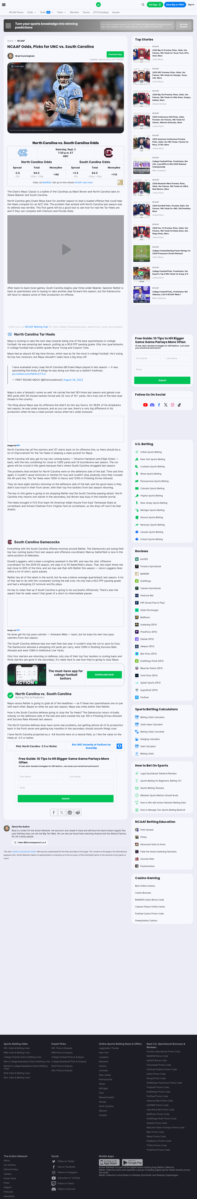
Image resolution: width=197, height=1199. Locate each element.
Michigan (103, 1088)
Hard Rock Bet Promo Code (160, 1109)
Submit (65, 798)
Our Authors (10, 1165)
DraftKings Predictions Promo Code (164, 1082)
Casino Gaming (147, 878)
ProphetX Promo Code (158, 1087)
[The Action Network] (98, 4)
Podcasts (8, 1191)
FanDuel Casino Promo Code (149, 913)
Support (8, 1187)
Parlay (143, 837)
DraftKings (145, 581)
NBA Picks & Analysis (61, 1052)
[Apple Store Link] (109, 1162)
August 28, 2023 (73, 379)
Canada (103, 1115)
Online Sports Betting (151, 452)
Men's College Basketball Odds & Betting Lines (27, 1061)
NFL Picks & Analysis (61, 1048)
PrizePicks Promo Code (158, 1149)
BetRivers (145, 617)
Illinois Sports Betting (150, 473)
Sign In (191, 4)
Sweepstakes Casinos (146, 920)
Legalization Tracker (109, 1048)
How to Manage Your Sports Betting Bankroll (162, 809)
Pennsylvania (105, 1079)
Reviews (141, 551)
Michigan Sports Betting (152, 510)
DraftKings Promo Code (158, 1091)
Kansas (102, 1101)
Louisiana (103, 1057)
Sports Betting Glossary (152, 788)
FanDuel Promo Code (157, 1096)
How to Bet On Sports (151, 765)
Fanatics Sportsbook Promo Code (163, 1051)
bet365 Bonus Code (157, 1060)
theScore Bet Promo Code (160, 1100)
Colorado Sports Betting (152, 488)
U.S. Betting (144, 444)
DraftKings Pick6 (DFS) (152, 661)
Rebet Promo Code (156, 1136)
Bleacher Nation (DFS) (151, 668)
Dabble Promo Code (157, 1123)
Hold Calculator (148, 746)
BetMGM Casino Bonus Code (149, 899)
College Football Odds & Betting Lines (22, 1057)
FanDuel (144, 697)
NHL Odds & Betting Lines (17, 1077)
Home (10, 40)
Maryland (103, 1061)
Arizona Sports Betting (151, 517)
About (7, 1160)
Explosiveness (147, 866)
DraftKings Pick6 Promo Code (161, 1118)
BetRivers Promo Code (158, 1114)
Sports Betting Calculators (156, 709)
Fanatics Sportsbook (150, 566)
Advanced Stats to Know (152, 844)
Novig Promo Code (156, 1078)
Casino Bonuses (143, 892)
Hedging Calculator (150, 739)
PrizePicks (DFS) (148, 631)
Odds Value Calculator (151, 724)
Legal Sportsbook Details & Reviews (158, 773)
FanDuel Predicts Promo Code (162, 1069)
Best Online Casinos (145, 885)
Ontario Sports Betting (151, 539)
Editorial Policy (11, 1169)
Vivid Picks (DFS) (149, 675)
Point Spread (146, 829)
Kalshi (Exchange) (149, 610)
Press (6, 1182)
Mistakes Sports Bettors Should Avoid (159, 795)
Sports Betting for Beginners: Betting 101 (160, 780)
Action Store (10, 1178)
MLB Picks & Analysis (61, 1066)
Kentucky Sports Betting (152, 524)
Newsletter (9, 1196)
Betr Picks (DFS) (148, 653)
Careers (8, 1173)
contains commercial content (23, 851)
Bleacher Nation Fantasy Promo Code (165, 1127)
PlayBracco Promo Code (159, 1141)
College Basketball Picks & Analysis (68, 1061)
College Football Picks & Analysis (67, 1057)
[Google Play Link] (132, 1162)
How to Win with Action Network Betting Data (163, 802)
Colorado (103, 1070)
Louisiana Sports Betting (152, 466)
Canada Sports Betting (151, 532)
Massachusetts (106, 1097)
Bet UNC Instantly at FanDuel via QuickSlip (91, 746)
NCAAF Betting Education (155, 822)
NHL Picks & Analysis (61, 1070)
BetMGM (46, 182)
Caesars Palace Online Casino (150, 906)
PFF (18, 445)
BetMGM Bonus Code (157, 1056)
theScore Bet (146, 595)
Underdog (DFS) (148, 624)
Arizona (102, 1066)
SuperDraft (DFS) (149, 690)
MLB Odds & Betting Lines (17, 1073)
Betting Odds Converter (152, 731)
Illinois (102, 1083)
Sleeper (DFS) (147, 646)
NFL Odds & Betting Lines (17, 1048)
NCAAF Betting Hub (36, 326)
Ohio (101, 1092)
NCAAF (21, 40)
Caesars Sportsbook (150, 588)
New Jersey (105, 1075)
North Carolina (106, 1106)
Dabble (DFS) (147, 639)
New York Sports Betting (152, 459)
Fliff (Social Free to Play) (152, 602)
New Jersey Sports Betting (153, 502)
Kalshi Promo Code (156, 1073)
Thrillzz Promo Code (157, 1145)
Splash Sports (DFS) (150, 682)
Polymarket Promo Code (159, 1065)
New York (104, 1052)
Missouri (103, 1110)
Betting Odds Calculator (152, 717)
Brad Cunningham (25, 56)
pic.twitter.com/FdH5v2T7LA (29, 373)
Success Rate (147, 858)
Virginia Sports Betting (151, 495)
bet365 (144, 559)
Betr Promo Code (155, 1132)
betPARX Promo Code (158, 1105)
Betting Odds (147, 753)
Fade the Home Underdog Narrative (158, 851)
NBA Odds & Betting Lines (17, 1052)
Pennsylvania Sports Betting (154, 481)
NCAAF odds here (83, 182)
